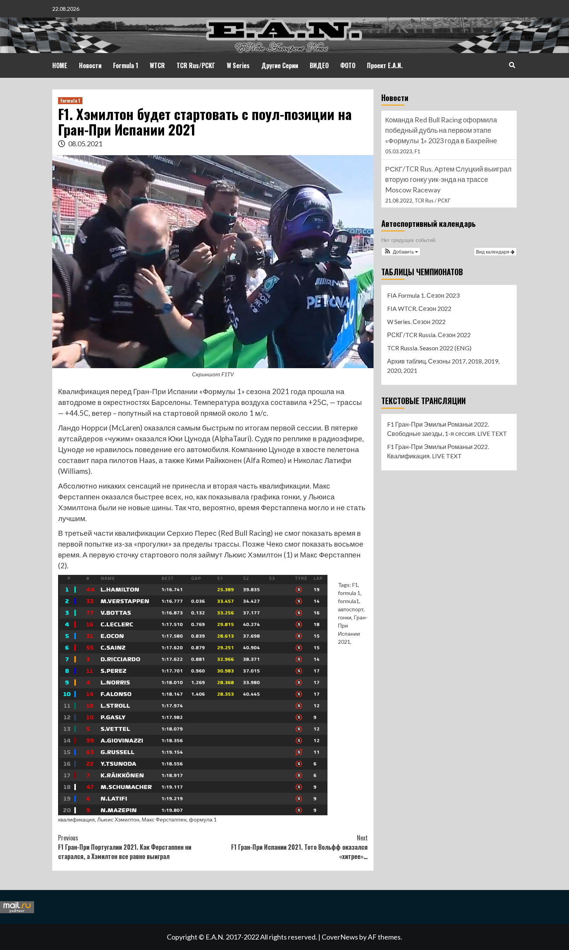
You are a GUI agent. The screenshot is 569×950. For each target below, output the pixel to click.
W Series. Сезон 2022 (416, 321)
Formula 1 (125, 65)
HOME (59, 65)
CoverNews (340, 937)
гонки (344, 617)
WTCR (157, 65)
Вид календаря (493, 251)
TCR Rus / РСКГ (433, 200)
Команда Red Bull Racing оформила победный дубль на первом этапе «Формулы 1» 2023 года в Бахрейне (441, 130)
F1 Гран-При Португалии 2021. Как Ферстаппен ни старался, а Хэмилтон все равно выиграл (124, 847)
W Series (238, 65)
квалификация (76, 819)
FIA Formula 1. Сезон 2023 (423, 295)
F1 (355, 584)
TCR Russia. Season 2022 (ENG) (429, 348)
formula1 (348, 601)
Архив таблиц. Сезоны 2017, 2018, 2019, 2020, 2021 (443, 365)
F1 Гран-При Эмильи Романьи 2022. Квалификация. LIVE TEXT (438, 451)
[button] (401, 252)
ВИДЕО (319, 65)
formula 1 (349, 593)
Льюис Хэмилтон (118, 819)
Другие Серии (279, 65)
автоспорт (350, 609)
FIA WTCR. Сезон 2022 (419, 308)
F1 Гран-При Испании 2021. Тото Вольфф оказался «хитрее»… (299, 847)
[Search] (512, 64)
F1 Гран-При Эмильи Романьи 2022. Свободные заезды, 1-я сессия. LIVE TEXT (447, 428)
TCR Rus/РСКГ (196, 65)
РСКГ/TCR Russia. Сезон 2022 (429, 334)
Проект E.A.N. (385, 65)
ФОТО (347, 65)
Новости (90, 65)
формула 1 (203, 819)
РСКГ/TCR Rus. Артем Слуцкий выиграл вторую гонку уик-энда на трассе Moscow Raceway (448, 179)
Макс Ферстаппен (164, 819)
